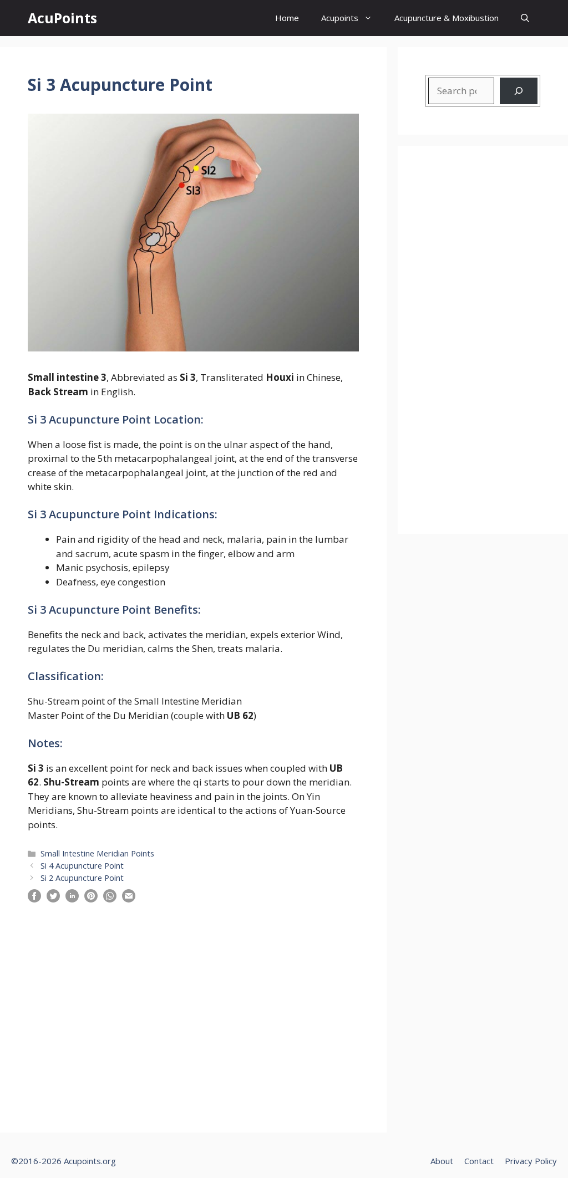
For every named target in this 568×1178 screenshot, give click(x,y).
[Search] (518, 91)
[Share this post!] (34, 899)
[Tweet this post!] (53, 899)
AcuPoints (62, 17)
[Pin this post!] (91, 899)
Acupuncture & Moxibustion (446, 17)
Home (287, 17)
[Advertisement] (193, 1005)
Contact (479, 1160)
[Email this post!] (128, 899)
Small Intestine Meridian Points (97, 853)
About (441, 1160)
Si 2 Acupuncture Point (82, 878)
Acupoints (339, 17)
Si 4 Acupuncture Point (82, 865)
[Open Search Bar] (525, 18)
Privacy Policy (531, 1160)
